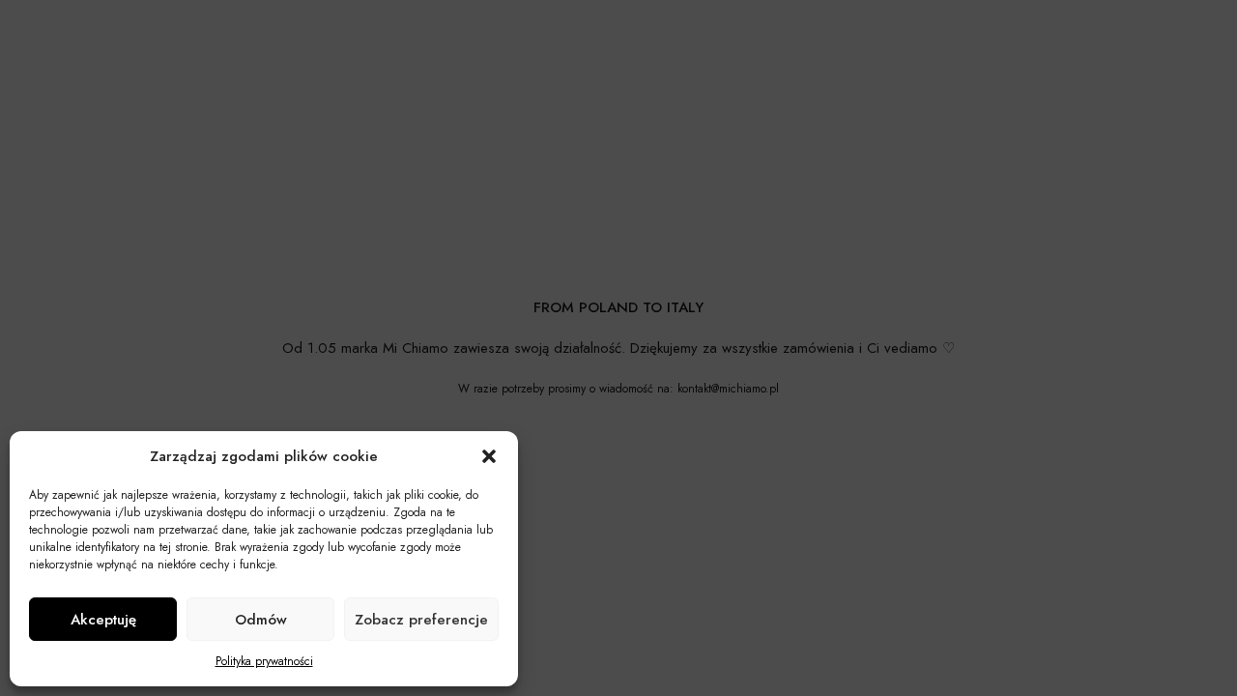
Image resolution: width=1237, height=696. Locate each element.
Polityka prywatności (264, 661)
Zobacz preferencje (421, 619)
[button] (489, 456)
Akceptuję (103, 619)
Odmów (261, 619)
